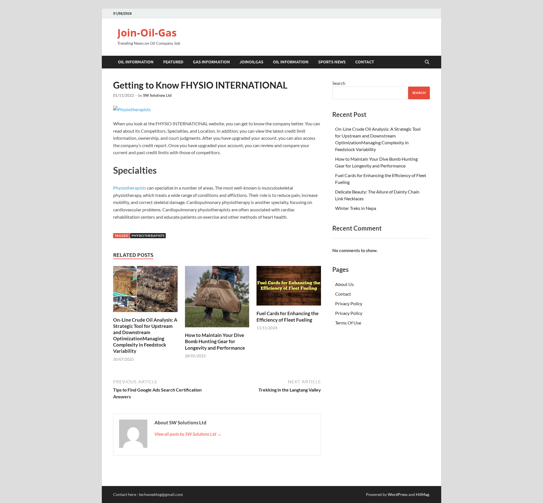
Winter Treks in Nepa (355, 208)
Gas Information (211, 62)
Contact (364, 62)
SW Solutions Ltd (157, 95)
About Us (344, 284)
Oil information (136, 62)
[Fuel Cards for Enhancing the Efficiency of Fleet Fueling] (289, 287)
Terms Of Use (348, 322)
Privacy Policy (348, 303)
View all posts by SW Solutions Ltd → (187, 434)
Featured (173, 62)
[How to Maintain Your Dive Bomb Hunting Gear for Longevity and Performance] (217, 298)
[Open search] (427, 62)
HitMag (422, 494)
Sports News (332, 62)
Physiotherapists (129, 187)
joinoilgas (251, 62)
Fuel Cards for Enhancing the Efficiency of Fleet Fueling (287, 316)
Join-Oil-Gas (147, 33)
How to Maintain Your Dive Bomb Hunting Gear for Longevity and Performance (215, 341)
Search (338, 83)
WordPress (398, 494)
